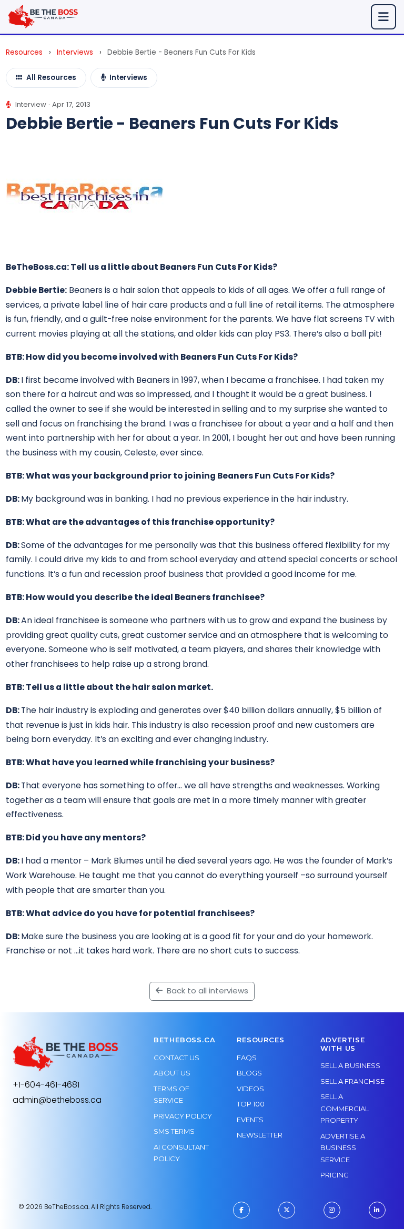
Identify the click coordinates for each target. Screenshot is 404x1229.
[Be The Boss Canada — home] (66, 1054)
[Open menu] (383, 16)
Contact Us (176, 1057)
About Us (172, 1073)
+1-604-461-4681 (46, 1085)
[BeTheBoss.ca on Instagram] (332, 1210)
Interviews (75, 52)
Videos (250, 1088)
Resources (24, 52)
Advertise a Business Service (342, 1148)
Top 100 (251, 1104)
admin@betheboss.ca (57, 1100)
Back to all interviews (206, 990)
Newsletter (259, 1135)
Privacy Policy (183, 1116)
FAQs (247, 1057)
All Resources (51, 78)
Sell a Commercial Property (344, 1108)
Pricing (334, 1175)
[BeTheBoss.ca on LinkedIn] (377, 1210)
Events (250, 1119)
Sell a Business (350, 1065)
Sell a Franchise (352, 1081)
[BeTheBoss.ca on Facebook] (241, 1210)
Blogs (249, 1073)
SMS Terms (174, 1131)
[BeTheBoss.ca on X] (286, 1210)
